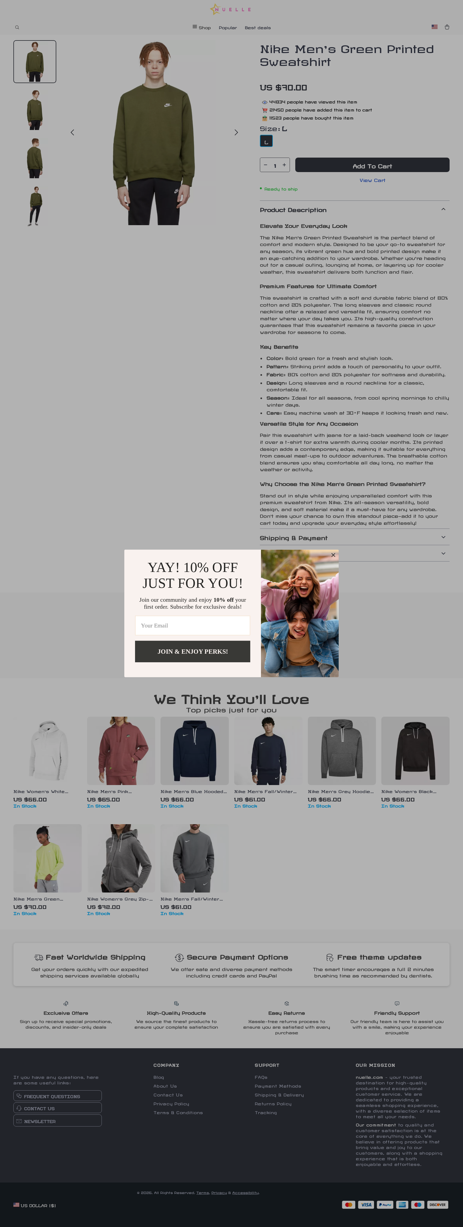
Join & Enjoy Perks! (193, 651)
